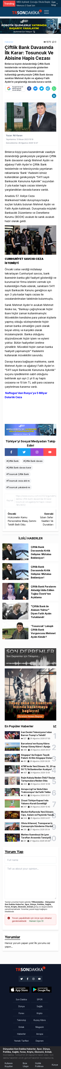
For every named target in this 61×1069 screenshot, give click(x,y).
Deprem (40, 1041)
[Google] (19, 990)
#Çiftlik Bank (13, 461)
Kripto (39, 1013)
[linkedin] (54, 96)
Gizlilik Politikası (39, 1065)
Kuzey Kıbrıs (40, 1020)
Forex (21, 1013)
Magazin (40, 1027)
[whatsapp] (54, 88)
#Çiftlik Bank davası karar (19, 467)
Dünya (21, 1006)
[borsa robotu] (30, 25)
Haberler (9, 42)
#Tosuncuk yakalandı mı (18, 487)
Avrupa (39, 1034)
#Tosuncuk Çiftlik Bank (18, 474)
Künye (55, 1064)
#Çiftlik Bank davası (32, 461)
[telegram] (48, 88)
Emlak (21, 1027)
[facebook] (29, 88)
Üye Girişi (53, 3)
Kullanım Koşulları (9, 1065)
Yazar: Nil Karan (14, 135)
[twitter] (41, 88)
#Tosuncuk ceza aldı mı (18, 480)
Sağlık (40, 1006)
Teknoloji (21, 1020)
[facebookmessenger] (35, 88)
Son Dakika (21, 999)
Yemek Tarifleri (21, 1041)
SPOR (39, 999)
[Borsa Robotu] (30, 429)
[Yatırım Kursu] (30, 694)
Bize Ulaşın (26, 1065)
